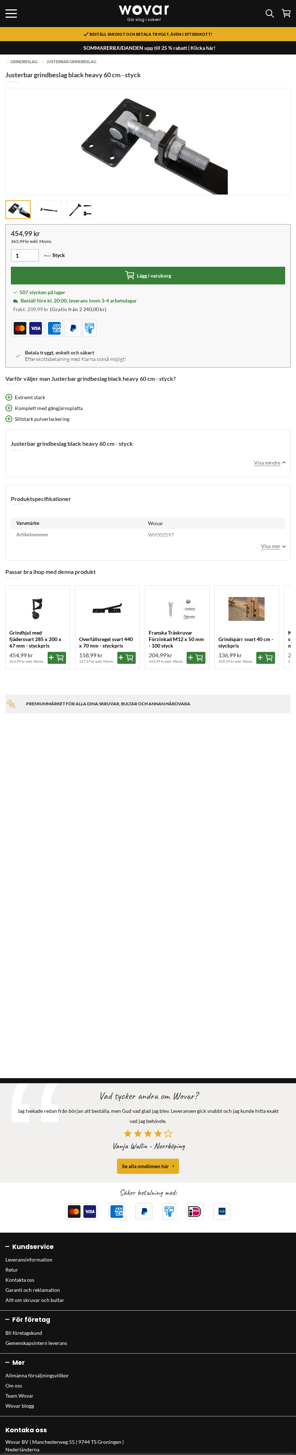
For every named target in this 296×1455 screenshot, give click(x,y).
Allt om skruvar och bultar (34, 1300)
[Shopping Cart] (286, 13)
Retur (11, 1270)
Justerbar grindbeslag (71, 62)
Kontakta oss (19, 1280)
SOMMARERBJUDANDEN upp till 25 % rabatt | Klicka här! (149, 48)
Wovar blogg (19, 1406)
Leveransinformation (28, 1259)
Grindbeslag (24, 62)
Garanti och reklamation (32, 1290)
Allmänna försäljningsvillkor (37, 1375)
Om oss (13, 1385)
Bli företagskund (23, 1333)
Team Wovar (19, 1396)
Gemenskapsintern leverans (36, 1343)
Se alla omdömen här (145, 1166)
